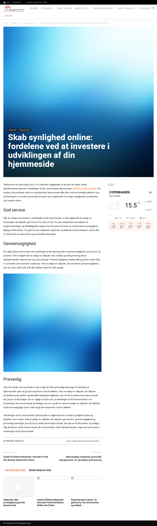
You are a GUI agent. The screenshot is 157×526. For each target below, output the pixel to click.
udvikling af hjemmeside (84, 188)
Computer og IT (30, 23)
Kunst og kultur (125, 8)
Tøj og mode (144, 8)
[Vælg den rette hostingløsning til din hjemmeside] (18, 486)
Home (6, 23)
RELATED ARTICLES (15, 470)
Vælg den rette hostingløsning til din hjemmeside (14, 503)
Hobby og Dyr (81, 8)
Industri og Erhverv (102, 8)
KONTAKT (8, 15)
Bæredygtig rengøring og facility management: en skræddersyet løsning (80, 458)
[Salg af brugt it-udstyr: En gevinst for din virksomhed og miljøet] (86, 486)
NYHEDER (34, 8)
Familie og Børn (64, 8)
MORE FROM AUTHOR (40, 470)
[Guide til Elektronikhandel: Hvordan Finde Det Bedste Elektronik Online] (52, 486)
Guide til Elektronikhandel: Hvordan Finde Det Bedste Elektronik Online (25, 458)
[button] (153, 8)
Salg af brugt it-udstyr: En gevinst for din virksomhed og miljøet (84, 503)
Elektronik (46, 8)
